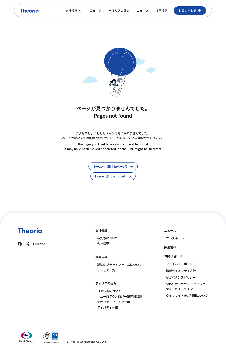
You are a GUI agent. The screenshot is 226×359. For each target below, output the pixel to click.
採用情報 (162, 10)
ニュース (142, 10)
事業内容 (96, 10)
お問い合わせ (173, 256)
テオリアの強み (119, 10)
